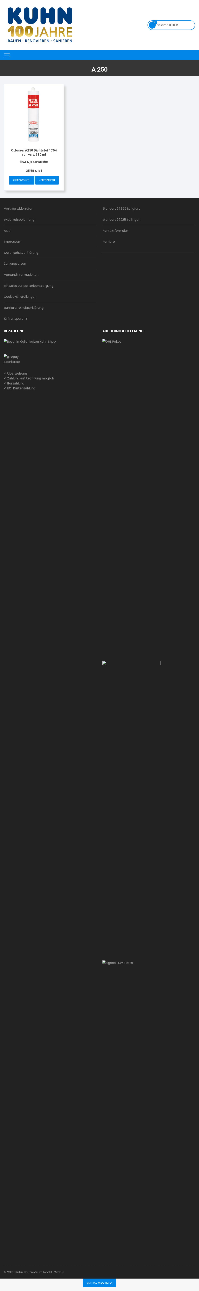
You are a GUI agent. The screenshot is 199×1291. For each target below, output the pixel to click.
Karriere (108, 241)
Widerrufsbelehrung (19, 219)
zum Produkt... (22, 180)
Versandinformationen (21, 274)
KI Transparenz (15, 318)
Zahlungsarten (15, 263)
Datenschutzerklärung (21, 252)
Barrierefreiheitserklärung (24, 307)
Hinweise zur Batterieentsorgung (28, 286)
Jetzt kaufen (47, 180)
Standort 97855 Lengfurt (121, 208)
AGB (7, 230)
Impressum (12, 241)
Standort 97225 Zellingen (121, 219)
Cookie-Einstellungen (20, 296)
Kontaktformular (115, 230)
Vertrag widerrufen (18, 208)
